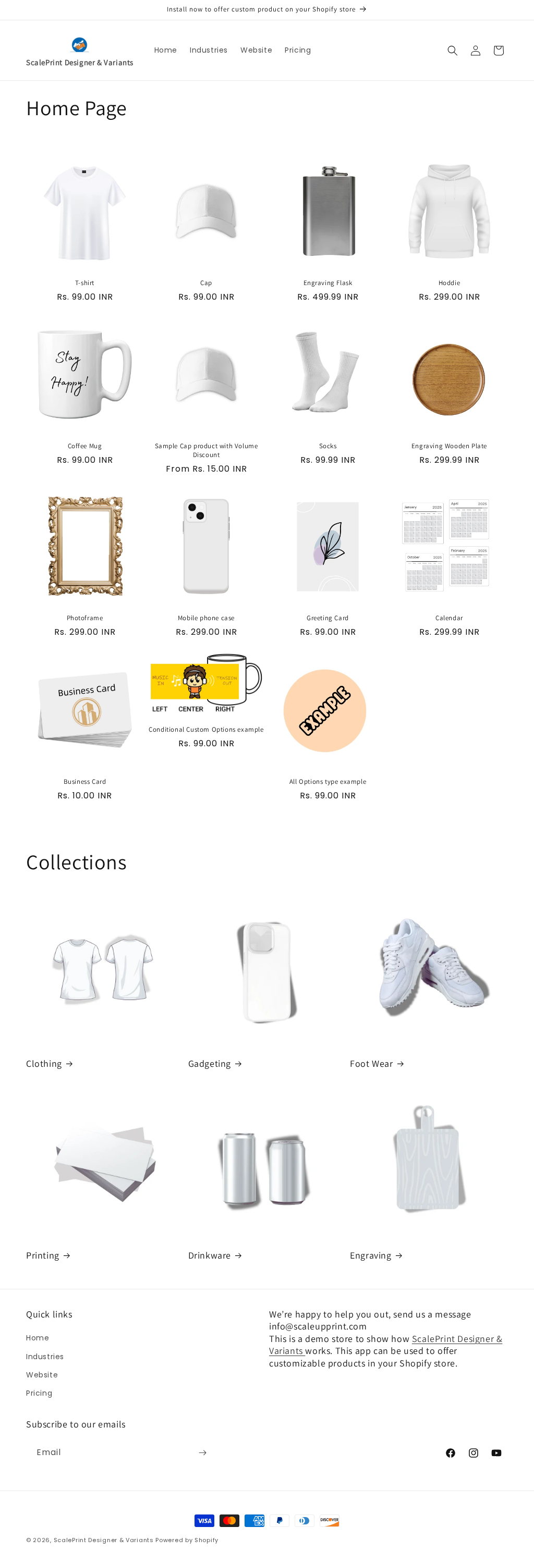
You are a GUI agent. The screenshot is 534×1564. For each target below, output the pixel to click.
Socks (328, 446)
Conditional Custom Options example (206, 729)
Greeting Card (328, 618)
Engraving (370, 1255)
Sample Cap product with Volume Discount (206, 450)
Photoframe (85, 618)
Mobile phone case (206, 618)
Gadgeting (209, 1063)
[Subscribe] (202, 1452)
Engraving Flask (328, 283)
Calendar (449, 618)
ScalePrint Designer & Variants (105, 1540)
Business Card (85, 782)
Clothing (44, 1063)
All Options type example (327, 782)
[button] (452, 50)
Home (37, 1338)
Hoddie (449, 283)
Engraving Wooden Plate (449, 446)
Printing (42, 1255)
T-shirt (84, 283)
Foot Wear (371, 1063)
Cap (206, 283)
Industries (45, 1356)
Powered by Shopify (187, 1540)
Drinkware (209, 1255)
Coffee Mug (85, 446)
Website (42, 1375)
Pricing (39, 1393)
